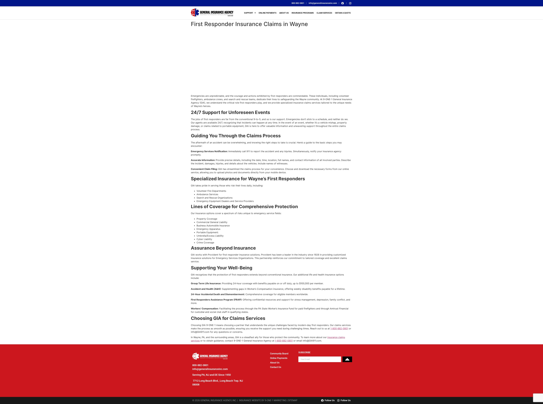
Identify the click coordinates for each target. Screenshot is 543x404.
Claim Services (324, 13)
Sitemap (292, 400)
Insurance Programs (303, 13)
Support (248, 13)
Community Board (279, 353)
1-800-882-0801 (339, 328)
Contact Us (275, 367)
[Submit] (347, 359)
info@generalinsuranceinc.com (210, 369)
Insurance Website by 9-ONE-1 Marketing (262, 400)
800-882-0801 (200, 365)
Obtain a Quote (343, 13)
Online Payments (267, 13)
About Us (284, 13)
